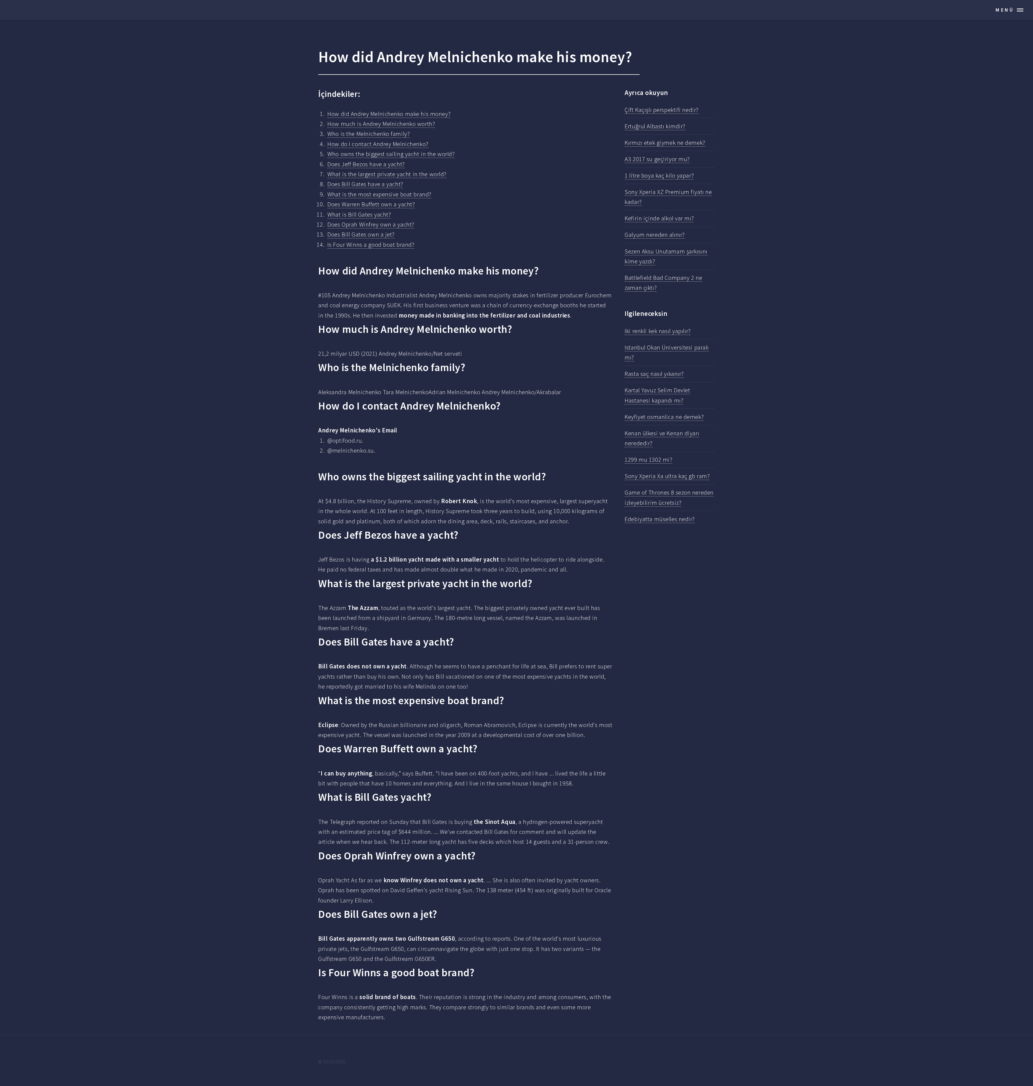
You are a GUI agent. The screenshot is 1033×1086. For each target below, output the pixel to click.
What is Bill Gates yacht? (359, 214)
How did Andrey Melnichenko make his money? (389, 114)
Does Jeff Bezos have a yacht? (366, 164)
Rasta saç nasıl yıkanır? (654, 374)
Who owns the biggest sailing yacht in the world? (391, 154)
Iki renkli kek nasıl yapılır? (658, 331)
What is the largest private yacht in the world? (387, 174)
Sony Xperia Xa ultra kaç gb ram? (667, 476)
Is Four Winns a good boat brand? (370, 244)
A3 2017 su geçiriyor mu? (657, 159)
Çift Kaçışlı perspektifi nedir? (662, 110)
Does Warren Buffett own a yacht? (371, 204)
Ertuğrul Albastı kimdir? (655, 126)
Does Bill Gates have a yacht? (365, 184)
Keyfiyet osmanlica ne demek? (664, 417)
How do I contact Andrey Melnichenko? (377, 144)
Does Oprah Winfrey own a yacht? (370, 224)
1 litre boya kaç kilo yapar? (659, 175)
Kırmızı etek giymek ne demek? (665, 142)
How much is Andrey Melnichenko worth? (381, 124)
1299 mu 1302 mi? (648, 459)
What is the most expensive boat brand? (379, 194)
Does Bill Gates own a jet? (361, 234)
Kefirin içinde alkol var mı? (659, 218)
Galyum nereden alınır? (655, 234)
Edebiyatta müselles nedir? (660, 519)
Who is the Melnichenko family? (368, 133)
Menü (1005, 10)
